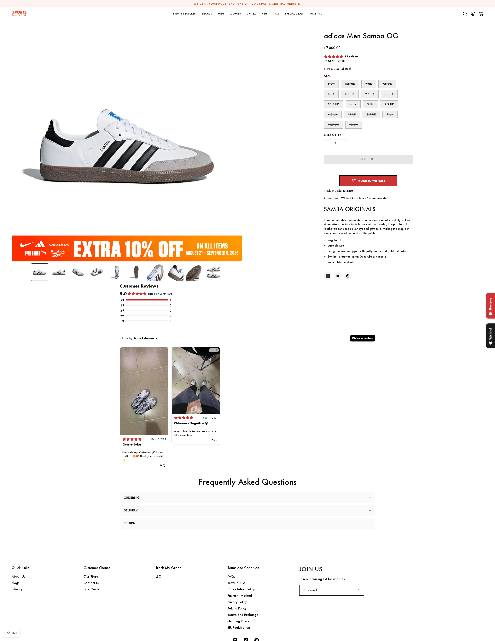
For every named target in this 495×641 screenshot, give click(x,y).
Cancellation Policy (241, 589)
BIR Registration (238, 627)
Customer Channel (97, 568)
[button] (184, 14)
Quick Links (20, 568)
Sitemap (17, 589)
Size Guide (91, 589)
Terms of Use (236, 583)
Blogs (15, 583)
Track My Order (168, 568)
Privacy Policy (237, 602)
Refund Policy (237, 608)
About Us (18, 576)
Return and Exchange (242, 615)
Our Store (91, 576)
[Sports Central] (20, 14)
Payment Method (239, 595)
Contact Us (92, 583)
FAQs (231, 576)
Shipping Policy (238, 621)
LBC (158, 576)
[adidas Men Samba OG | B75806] (39, 272)
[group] (247, 4)
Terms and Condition (243, 568)
